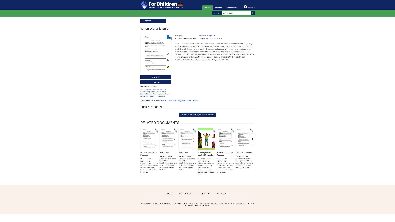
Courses (218, 7)
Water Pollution (149, 96)
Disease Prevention (159, 89)
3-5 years (148, 89)
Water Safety (160, 96)
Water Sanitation (159, 94)
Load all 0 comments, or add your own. (197, 115)
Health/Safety (145, 92)
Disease (153, 92)
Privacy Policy (185, 194)
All (216, 13)
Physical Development (207, 36)
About (169, 194)
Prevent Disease (146, 94)
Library (207, 7)
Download (156, 82)
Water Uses (164, 153)
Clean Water (161, 92)
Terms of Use (222, 194)
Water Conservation (244, 153)
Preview (155, 77)
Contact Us (205, 194)
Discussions (232, 7)
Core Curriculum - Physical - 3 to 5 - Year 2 (180, 101)
